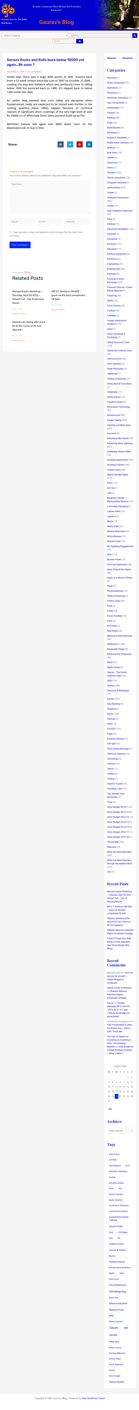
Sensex (110, 699)
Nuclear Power (114, 559)
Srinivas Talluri (115, 1359)
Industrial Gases (115, 402)
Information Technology (118, 407)
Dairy (109, 219)
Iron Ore (111, 488)
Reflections (112, 644)
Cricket (110, 206)
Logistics (111, 516)
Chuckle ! (111, 172)
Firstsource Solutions (119, 1205)
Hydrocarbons (114, 397)
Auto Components (115, 102)
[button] (61, 144)
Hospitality (112, 392)
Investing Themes (115, 465)
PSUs (109, 621)
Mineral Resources (116, 531)
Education (112, 249)
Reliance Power (116, 1310)
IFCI (111, 1238)
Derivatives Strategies (117, 229)
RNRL (111, 1316)
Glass (110, 329)
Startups (111, 719)
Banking (111, 117)
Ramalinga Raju (117, 1291)
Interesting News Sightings (120, 443)
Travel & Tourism (115, 783)
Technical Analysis (116, 753)
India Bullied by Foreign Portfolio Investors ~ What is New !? (120, 1050)
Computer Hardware (116, 182)
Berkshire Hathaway (118, 1171)
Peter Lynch (114, 1279)
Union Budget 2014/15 (118, 827)
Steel (109, 724)
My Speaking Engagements (120, 546)
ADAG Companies (115, 82)
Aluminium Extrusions (117, 97)
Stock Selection (116, 1364)
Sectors (110, 685)
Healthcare (112, 373)
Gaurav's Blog (56, 22)
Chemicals (112, 162)
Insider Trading (114, 420)
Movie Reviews (114, 536)
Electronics (112, 259)
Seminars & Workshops (118, 690)
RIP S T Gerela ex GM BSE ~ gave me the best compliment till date (68, 295)
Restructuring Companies (119, 654)
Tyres (109, 802)
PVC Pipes (112, 626)
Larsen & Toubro (117, 1250)
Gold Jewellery (114, 363)
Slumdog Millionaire (117, 1353)
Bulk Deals (112, 152)
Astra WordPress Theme (93, 1398)
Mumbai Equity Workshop (119, 1267)
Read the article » (19, 313)
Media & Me (113, 526)
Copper (110, 192)
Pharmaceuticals (115, 591)
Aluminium (112, 92)
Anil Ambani (115, 1165)
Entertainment (114, 269)
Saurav (110, 1003)
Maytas (112, 1256)
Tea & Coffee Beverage (118, 748)
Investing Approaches (117, 460)
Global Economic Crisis (118, 342)
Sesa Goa (114, 1341)
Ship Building (113, 704)
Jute (109, 493)
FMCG (110, 300)
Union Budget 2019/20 (118, 837)
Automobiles (113, 107)
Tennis (110, 768)
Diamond (111, 234)
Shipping (111, 709)
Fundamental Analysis (118, 1211)
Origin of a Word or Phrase (119, 577)
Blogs (110, 122)
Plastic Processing (116, 596)
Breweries (111, 132)
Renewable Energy (116, 649)
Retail (110, 662)
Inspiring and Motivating (118, 425)
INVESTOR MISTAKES (117, 475)
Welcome (111, 58)
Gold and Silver (114, 358)
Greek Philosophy (115, 368)
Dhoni (111, 1188)
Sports (110, 714)
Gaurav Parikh (116, 1226)
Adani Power (114, 1154)
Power (110, 611)
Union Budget (114, 1376)
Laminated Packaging (117, 506)
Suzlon (112, 1370)
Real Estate (112, 631)
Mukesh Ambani (117, 1262)
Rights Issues (113, 667)
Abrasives (111, 77)
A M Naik (112, 1160)
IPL (119, 1238)
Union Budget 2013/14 (118, 822)
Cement (110, 157)
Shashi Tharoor (115, 1348)
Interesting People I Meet (119, 451)
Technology (112, 758)
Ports (109, 606)
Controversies (113, 187)
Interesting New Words (118, 438)
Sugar (110, 734)
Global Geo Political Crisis (119, 350)
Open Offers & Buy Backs (119, 569)
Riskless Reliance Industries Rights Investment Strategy (117, 994)
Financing (112, 295)
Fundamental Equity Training (118, 1219)
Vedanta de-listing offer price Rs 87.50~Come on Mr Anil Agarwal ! (28, 326)
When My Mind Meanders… (120, 852)
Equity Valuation (116, 1200)
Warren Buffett (116, 1382)
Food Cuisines (114, 305)
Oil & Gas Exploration (117, 564)
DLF (120, 1188)
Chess (110, 167)
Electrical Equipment (117, 254)
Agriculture (112, 87)
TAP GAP (111, 744)
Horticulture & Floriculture (119, 383)
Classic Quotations (116, 177)
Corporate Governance (117, 197)
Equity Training (115, 1194)
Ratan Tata (113, 1298)
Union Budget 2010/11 (118, 807)
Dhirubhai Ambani (116, 1183)
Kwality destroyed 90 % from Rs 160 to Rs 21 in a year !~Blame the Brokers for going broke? (118, 1010)
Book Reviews (113, 127)
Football (111, 310)
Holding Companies (116, 378)
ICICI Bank (123, 1232)
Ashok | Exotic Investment (119, 988)
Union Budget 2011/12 (118, 812)
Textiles (110, 773)
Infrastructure (113, 415)
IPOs (109, 483)
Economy (111, 244)
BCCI (128, 1166)
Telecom (111, 763)
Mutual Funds (113, 541)
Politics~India (113, 601)
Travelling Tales (114, 788)
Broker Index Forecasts (118, 142)
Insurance (111, 433)
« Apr (109, 1109)
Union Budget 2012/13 (118, 817)
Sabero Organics (116, 1321)
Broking (110, 147)
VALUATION (112, 842)
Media (110, 521)
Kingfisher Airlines (116, 1244)
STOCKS (111, 729)
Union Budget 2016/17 (118, 832)
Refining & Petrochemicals (119, 636)
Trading (110, 778)
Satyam (114, 1327)
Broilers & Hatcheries (117, 137)
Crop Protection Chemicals (119, 211)
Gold (111, 1232)
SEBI (109, 680)
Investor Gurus (114, 470)
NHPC (112, 1273)
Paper (110, 586)
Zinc (109, 872)
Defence (111, 224)
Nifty (109, 554)
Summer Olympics (116, 739)
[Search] (134, 35)
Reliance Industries (118, 1303)
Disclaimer (127, 58)
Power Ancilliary (114, 616)
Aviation (111, 112)
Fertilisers (111, 274)
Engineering (112, 264)
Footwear (111, 315)
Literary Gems (113, 511)
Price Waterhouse (117, 1285)
